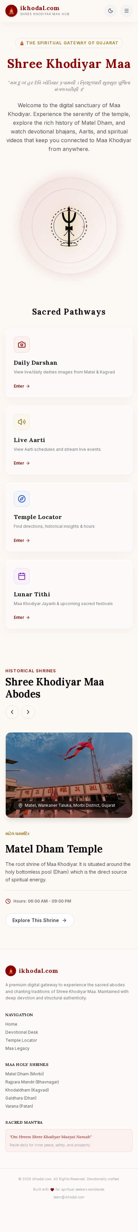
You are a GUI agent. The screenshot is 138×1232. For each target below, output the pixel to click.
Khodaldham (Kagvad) (27, 1089)
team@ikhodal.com (69, 1197)
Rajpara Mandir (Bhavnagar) (32, 1081)
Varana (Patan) (19, 1106)
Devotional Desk (21, 1032)
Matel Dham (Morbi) (24, 1073)
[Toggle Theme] (111, 11)
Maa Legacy (17, 1048)
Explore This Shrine (35, 920)
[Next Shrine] (28, 712)
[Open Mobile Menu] (127, 11)
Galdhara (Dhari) (21, 1098)
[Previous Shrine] (12, 712)
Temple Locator (21, 1040)
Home (11, 1024)
